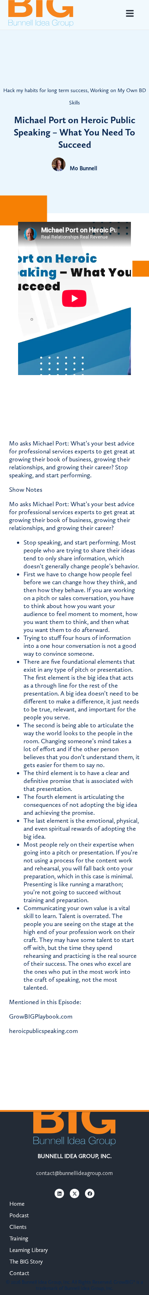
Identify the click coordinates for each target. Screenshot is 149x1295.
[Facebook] (89, 1193)
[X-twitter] (74, 1193)
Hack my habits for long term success (45, 90)
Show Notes (25, 490)
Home (17, 1203)
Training (18, 1238)
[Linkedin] (59, 1193)
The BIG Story (26, 1261)
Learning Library (28, 1250)
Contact (19, 1273)
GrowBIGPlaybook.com (40, 1016)
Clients (17, 1226)
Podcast (19, 1215)
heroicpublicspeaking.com (43, 1031)
